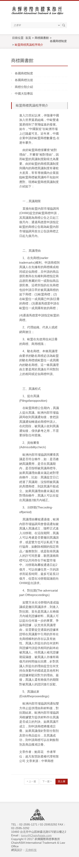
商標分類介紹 (24, 87)
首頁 (28, 37)
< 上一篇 (31, 781)
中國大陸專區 (24, 93)
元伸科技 (31, 850)
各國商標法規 (24, 80)
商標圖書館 (42, 37)
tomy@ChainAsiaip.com (36, 835)
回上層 (61, 781)
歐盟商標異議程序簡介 (29, 44)
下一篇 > (47, 781)
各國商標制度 (58, 41)
